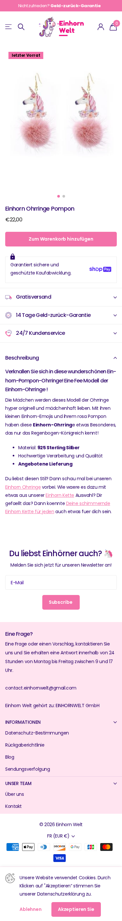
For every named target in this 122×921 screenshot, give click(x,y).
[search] (21, 27)
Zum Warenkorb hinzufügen (61, 239)
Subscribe (61, 602)
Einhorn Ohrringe (23, 487)
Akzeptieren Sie (76, 909)
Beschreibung (22, 358)
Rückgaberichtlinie (24, 745)
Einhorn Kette (60, 495)
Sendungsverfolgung (27, 769)
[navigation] (58, 196)
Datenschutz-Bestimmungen (37, 733)
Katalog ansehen (9, 27)
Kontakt (13, 806)
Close (61, 722)
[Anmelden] (101, 27)
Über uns (14, 794)
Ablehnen (31, 909)
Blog (9, 757)
